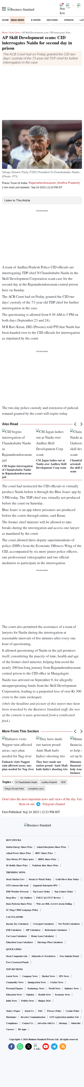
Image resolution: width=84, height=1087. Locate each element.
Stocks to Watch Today (40, 879)
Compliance (12, 1023)
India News (17, 20)
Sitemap (63, 1023)
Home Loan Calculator (42, 936)
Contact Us (27, 1023)
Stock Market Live (15, 879)
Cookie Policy (73, 1011)
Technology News (35, 988)
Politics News (27, 1000)
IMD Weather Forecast (17, 891)
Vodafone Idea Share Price (45, 865)
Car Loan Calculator (16, 936)
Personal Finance (14, 988)
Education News (14, 994)
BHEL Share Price (47, 859)
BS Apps (22, 1029)
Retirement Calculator (56, 930)
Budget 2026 (44, 1000)
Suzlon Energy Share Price (19, 847)
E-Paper (36, 20)
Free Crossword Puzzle (17, 962)
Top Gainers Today (63, 891)
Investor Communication (33, 1017)
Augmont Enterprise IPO (45, 885)
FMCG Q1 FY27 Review (48, 897)
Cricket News (56, 982)
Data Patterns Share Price (19, 903)
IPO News (64, 976)
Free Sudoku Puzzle (69, 956)
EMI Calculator (14, 930)
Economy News (62, 994)
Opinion (69, 20)
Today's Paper (13, 1011)
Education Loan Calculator (19, 942)
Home (5, 20)
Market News (48, 976)
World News (54, 988)
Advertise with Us (46, 1023)
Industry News (72, 988)
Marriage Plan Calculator (50, 942)
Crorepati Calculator (43, 923)
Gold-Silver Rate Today (67, 879)
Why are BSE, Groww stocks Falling (54, 903)
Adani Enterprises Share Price (51, 847)
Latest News (12, 976)
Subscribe (76, 1023)
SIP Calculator (33, 930)
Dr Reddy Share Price (17, 865)
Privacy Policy (54, 1011)
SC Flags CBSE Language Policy (22, 910)
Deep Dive (11, 897)
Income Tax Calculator (17, 923)
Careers (10, 1029)
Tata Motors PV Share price (20, 859)
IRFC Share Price (44, 853)
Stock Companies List (16, 956)
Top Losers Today (41, 891)
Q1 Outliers (26, 897)
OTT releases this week (17, 885)
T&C (40, 1011)
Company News (30, 976)
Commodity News (14, 982)
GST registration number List (64, 1017)
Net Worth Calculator (69, 923)
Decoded (52, 20)
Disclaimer (11, 1017)
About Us (29, 1011)
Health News (44, 994)
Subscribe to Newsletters (43, 956)
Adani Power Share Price (18, 853)
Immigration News (37, 982)
